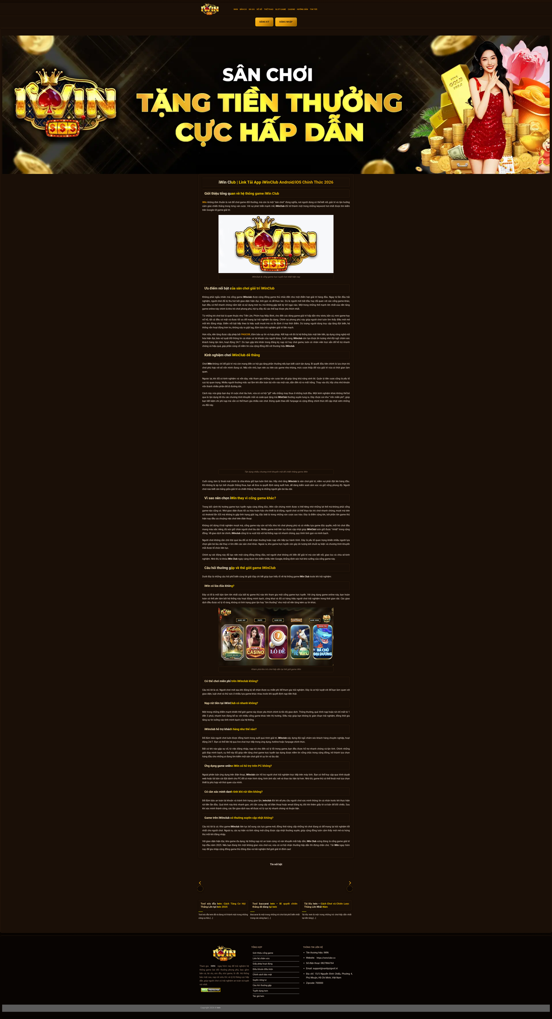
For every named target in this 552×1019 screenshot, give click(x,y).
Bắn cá (243, 9)
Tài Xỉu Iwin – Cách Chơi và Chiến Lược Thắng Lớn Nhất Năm (326, 905)
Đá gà (252, 9)
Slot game (280, 9)
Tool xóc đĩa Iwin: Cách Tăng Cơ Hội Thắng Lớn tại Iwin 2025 (223, 905)
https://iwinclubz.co (326, 958)
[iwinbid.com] (215, 9)
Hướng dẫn (302, 9)
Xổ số (259, 9)
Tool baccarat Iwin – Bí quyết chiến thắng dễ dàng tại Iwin (274, 905)
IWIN (236, 9)
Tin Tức (313, 9)
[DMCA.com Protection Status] (210, 990)
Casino (291, 9)
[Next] (350, 889)
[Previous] (200, 889)
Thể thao (268, 9)
